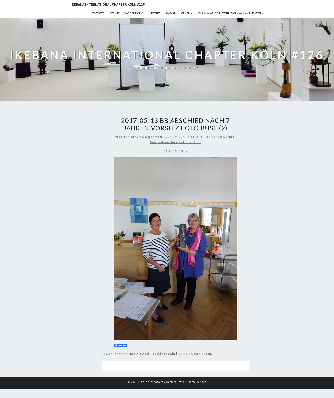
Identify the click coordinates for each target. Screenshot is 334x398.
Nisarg (201, 382)
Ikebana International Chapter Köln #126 (107, 4)
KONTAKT (170, 13)
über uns (114, 13)
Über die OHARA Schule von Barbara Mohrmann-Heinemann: (231, 13)
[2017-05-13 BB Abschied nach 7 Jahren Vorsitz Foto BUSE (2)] (175, 250)
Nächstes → (177, 151)
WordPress (177, 382)
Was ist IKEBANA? (133, 13)
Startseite (98, 13)
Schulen (185, 13)
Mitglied (155, 13)
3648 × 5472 (188, 137)
